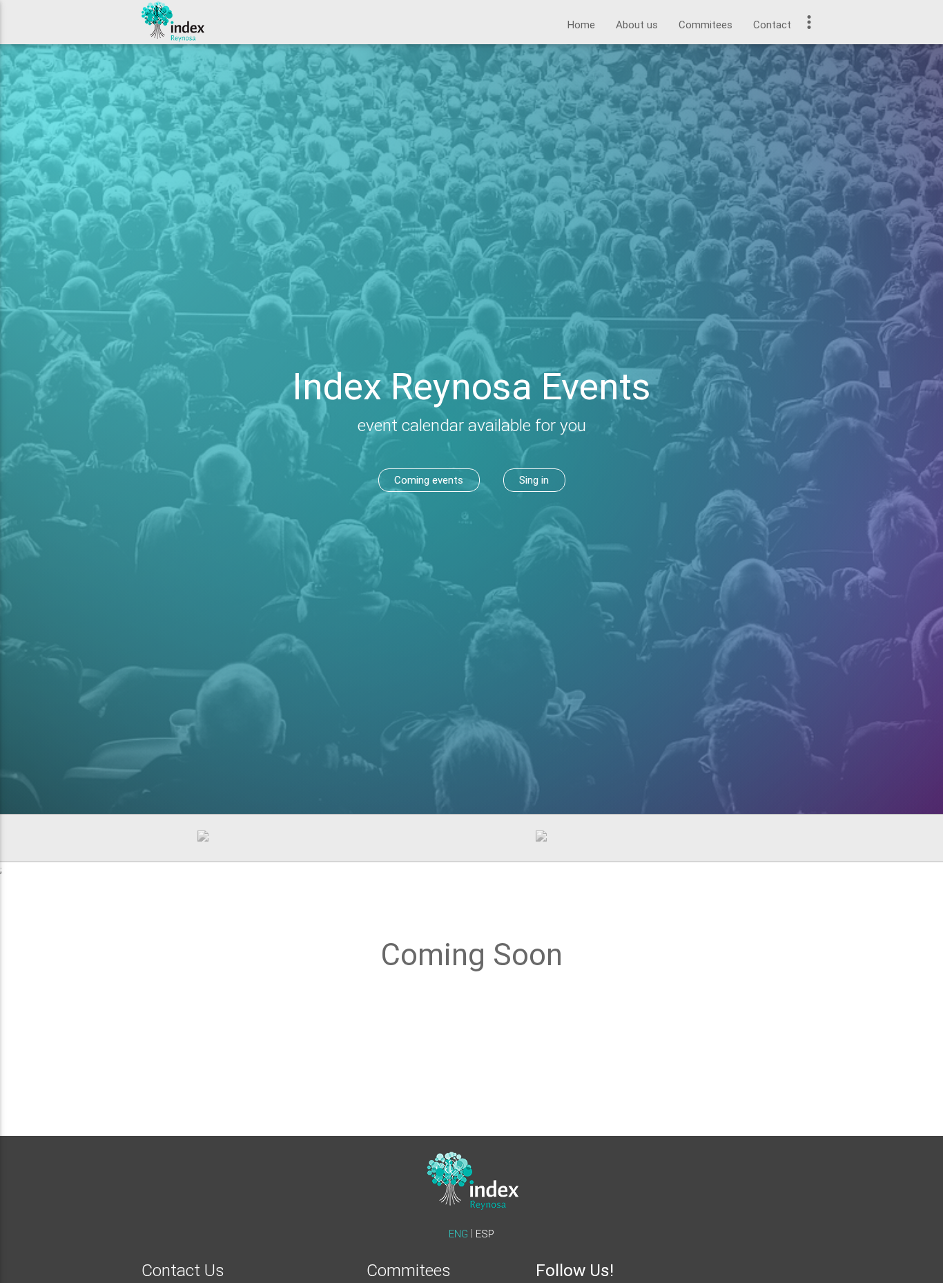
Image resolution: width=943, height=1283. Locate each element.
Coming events (428, 479)
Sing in (534, 479)
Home (581, 24)
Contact (772, 24)
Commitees (705, 24)
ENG (460, 1233)
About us (637, 24)
